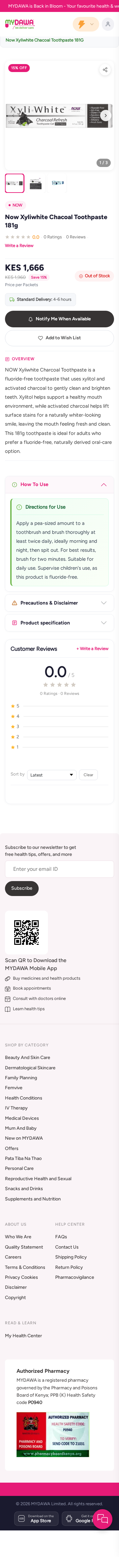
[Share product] (105, 69)
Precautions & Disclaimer (49, 603)
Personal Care (19, 1168)
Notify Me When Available (63, 319)
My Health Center (23, 1336)
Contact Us (67, 1247)
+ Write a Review (92, 648)
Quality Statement (24, 1247)
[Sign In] (108, 24)
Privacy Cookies (21, 1277)
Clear (88, 774)
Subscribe (21, 888)
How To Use (34, 484)
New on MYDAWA (24, 1138)
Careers (13, 1257)
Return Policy (69, 1267)
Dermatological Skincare (30, 1068)
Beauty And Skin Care (27, 1057)
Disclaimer (16, 1287)
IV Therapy (16, 1108)
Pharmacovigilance (74, 1277)
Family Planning (21, 1078)
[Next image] (105, 115)
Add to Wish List (63, 338)
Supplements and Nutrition (33, 1199)
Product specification (45, 623)
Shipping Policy (71, 1257)
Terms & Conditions (25, 1267)
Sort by (18, 774)
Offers (12, 1148)
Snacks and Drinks (24, 1188)
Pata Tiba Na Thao (23, 1158)
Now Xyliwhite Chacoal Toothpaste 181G (45, 40)
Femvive (13, 1088)
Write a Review (19, 245)
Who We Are (18, 1237)
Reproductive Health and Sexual (38, 1179)
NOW (17, 205)
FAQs (61, 1237)
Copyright (15, 1297)
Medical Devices (22, 1118)
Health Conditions (23, 1098)
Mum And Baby (21, 1128)
